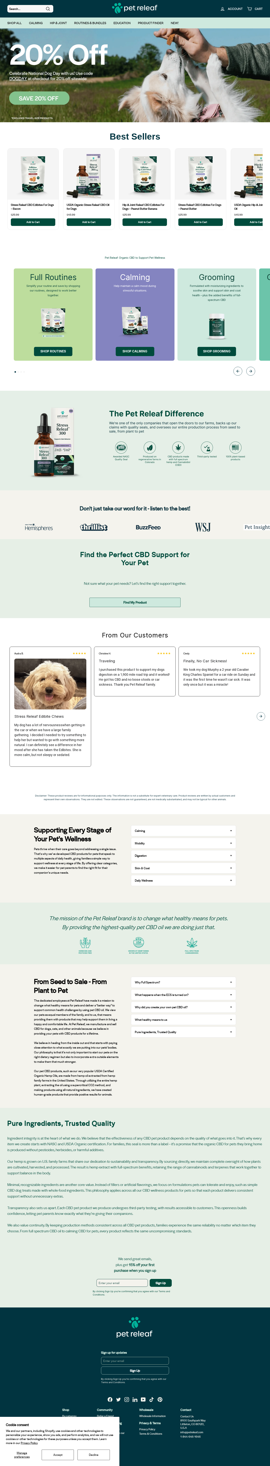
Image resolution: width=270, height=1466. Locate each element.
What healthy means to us (151, 1019)
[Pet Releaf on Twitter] (118, 1399)
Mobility (140, 843)
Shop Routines (53, 351)
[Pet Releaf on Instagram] (126, 1399)
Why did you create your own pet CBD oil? (161, 1007)
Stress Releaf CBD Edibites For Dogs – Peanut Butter (199, 207)
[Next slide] (250, 372)
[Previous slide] (237, 372)
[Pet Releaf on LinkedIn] (135, 1399)
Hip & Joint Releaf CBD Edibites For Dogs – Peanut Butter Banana (143, 207)
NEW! (175, 23)
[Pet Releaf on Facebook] (110, 1399)
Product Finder (150, 23)
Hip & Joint (58, 23)
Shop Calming (135, 351)
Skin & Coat (142, 868)
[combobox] (30, 9)
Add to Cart (33, 222)
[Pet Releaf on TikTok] (151, 1399)
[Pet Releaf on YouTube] (143, 1399)
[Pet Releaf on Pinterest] (160, 1399)
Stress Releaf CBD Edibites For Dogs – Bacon (32, 207)
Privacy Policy (29, 1443)
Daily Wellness (144, 880)
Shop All (14, 23)
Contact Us (187, 1416)
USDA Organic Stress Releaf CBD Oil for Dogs (88, 207)
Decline (93, 1455)
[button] (15, 372)
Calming (36, 23)
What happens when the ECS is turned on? (162, 995)
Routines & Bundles (90, 23)
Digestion (141, 855)
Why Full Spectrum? (147, 982)
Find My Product (135, 602)
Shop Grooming (217, 351)
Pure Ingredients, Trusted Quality (155, 1032)
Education (122, 23)
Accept (57, 1455)
